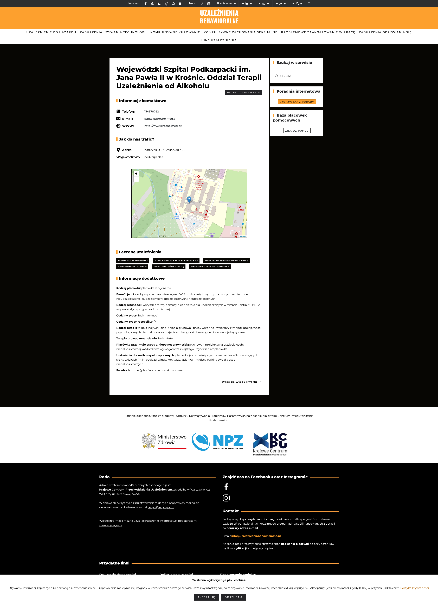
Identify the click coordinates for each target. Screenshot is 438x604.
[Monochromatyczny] (152, 3)
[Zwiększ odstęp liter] (301, 3)
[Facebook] (226, 486)
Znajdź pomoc (297, 130)
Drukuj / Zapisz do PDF (243, 92)
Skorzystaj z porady (297, 101)
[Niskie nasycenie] (173, 3)
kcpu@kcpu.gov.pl (161, 507)
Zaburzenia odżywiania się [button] (385, 32)
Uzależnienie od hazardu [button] (51, 32)
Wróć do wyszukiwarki (239, 381)
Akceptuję (206, 597)
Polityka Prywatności (414, 588)
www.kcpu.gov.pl (110, 525)
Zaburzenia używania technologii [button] (113, 32)
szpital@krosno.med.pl (160, 118)
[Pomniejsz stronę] (243, 3)
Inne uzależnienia (219, 40)
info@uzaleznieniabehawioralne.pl (256, 536)
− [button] (136, 179)
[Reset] (309, 3)
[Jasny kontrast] (166, 3)
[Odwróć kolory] (146, 3)
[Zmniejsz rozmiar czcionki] (259, 3)
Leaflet (243, 236)
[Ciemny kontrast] (159, 3)
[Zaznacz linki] (202, 3)
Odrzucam (233, 597)
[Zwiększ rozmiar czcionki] (268, 3)
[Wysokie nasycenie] (180, 3)
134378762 (151, 111)
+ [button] (136, 173)
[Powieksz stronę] (250, 3)
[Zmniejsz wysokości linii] (276, 3)
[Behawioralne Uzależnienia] (226, 497)
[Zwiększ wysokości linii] (284, 3)
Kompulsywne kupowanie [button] (175, 32)
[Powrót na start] (219, 18)
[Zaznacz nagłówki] (208, 3)
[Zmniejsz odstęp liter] (293, 3)
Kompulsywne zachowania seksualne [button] (241, 32)
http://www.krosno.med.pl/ (163, 126)
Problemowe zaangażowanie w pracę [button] (318, 32)
